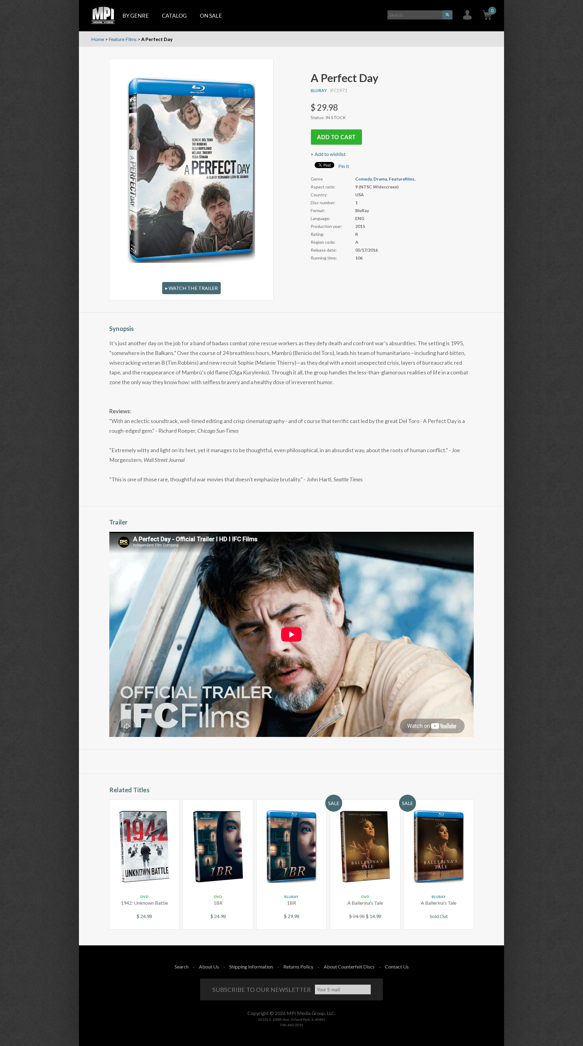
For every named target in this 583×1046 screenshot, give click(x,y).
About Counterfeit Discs (349, 966)
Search (182, 966)
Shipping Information (251, 966)
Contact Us (397, 966)
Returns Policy (298, 966)
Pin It (343, 166)
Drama (380, 178)
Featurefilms (401, 178)
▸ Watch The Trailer (191, 288)
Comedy (363, 178)
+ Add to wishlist (328, 154)
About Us (209, 966)
